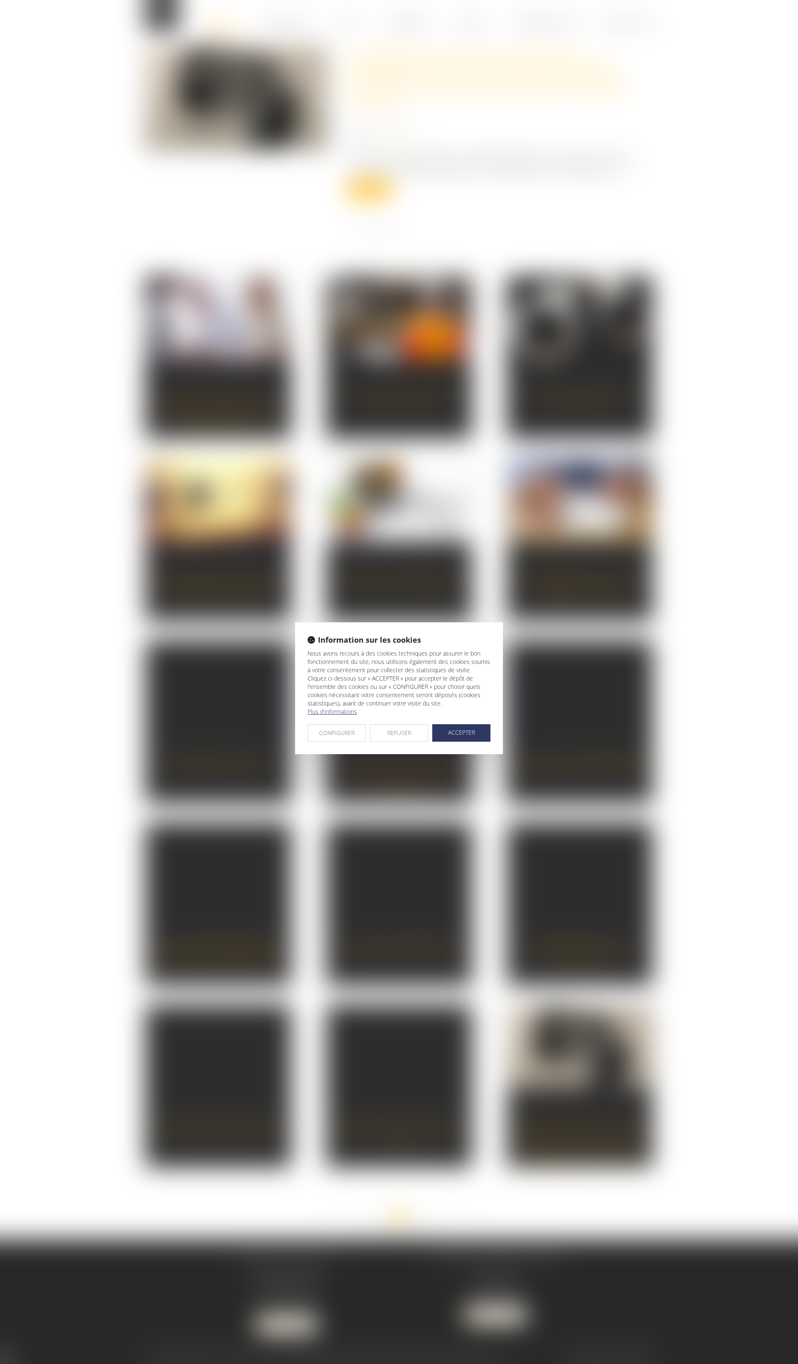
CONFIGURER (337, 733)
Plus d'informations (332, 711)
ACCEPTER (461, 732)
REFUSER (399, 733)
